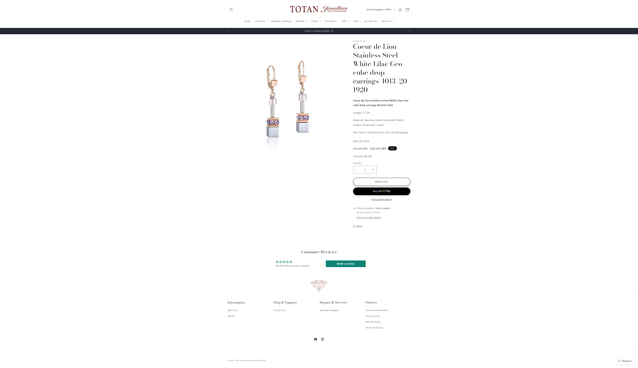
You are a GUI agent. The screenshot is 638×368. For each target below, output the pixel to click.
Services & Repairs (329, 310)
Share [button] (359, 226)
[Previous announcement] (228, 31)
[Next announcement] (409, 31)
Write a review (345, 263)
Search (231, 315)
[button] (231, 9)
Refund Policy (373, 321)
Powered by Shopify (257, 360)
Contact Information (377, 310)
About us (232, 310)
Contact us (279, 310)
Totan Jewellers (241, 360)
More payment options (382, 199)
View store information (369, 217)
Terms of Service (374, 327)
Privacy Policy (373, 315)
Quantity (357, 163)
